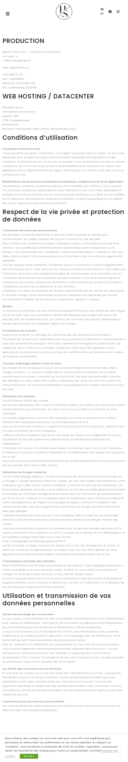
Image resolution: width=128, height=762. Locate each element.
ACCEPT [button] (29, 756)
